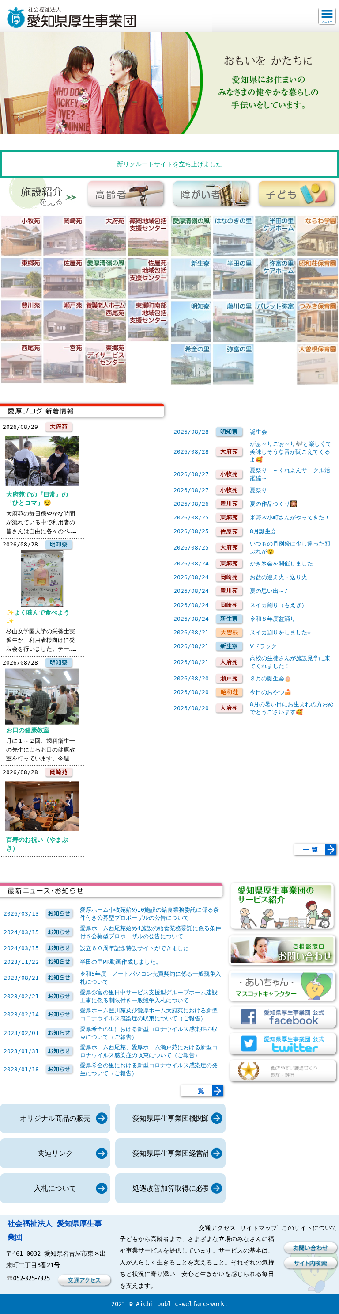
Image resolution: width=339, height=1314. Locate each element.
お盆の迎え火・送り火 (278, 577)
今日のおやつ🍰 (270, 692)
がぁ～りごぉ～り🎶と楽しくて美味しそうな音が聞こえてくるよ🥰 (290, 451)
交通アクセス (217, 1228)
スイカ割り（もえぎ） (278, 605)
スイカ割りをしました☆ (280, 632)
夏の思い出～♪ (269, 591)
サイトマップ (258, 1228)
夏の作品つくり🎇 (273, 503)
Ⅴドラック (263, 646)
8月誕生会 (263, 531)
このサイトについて (309, 1228)
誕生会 (258, 431)
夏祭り (258, 490)
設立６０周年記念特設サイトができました (134, 948)
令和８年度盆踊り (273, 618)
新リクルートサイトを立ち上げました (169, 164)
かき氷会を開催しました (281, 563)
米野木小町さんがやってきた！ (290, 517)
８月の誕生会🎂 (270, 678)
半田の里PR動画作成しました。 (121, 962)
